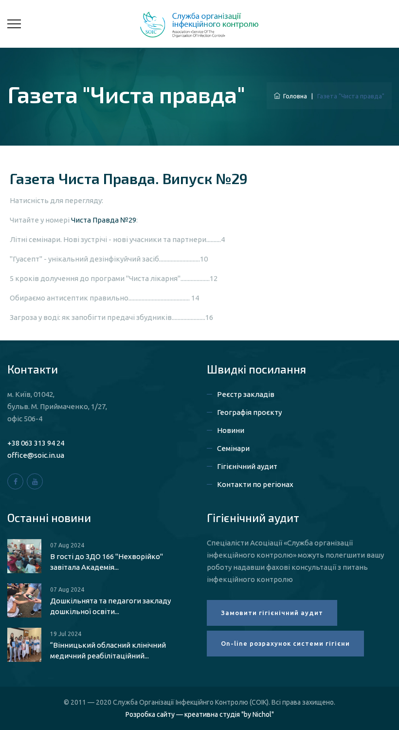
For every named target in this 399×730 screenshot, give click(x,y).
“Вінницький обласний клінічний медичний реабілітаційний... (108, 650)
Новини (230, 430)
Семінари (233, 448)
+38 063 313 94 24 (35, 443)
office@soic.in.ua (35, 455)
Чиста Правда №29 (103, 220)
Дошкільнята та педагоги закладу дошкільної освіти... (110, 606)
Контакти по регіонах (255, 484)
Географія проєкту (249, 412)
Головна (293, 96)
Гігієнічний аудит (247, 466)
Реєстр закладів (245, 394)
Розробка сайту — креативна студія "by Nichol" (200, 714)
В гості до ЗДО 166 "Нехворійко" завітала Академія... (106, 561)
